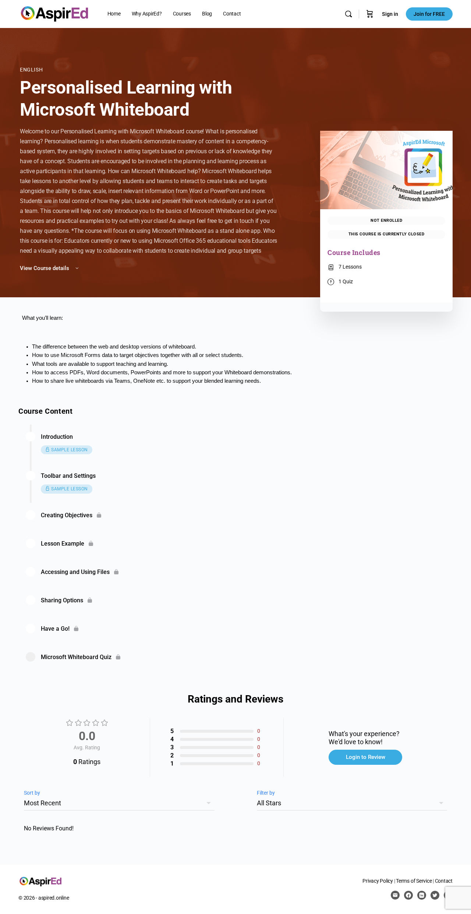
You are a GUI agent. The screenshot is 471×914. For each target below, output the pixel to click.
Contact (444, 881)
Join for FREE (429, 14)
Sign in (390, 14)
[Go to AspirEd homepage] (54, 13)
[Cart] (370, 14)
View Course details (45, 268)
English (31, 70)
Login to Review (365, 757)
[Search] (348, 14)
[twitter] (435, 895)
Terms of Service (414, 881)
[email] (395, 895)
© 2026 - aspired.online (43, 898)
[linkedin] (421, 895)
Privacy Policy (377, 881)
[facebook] (408, 895)
